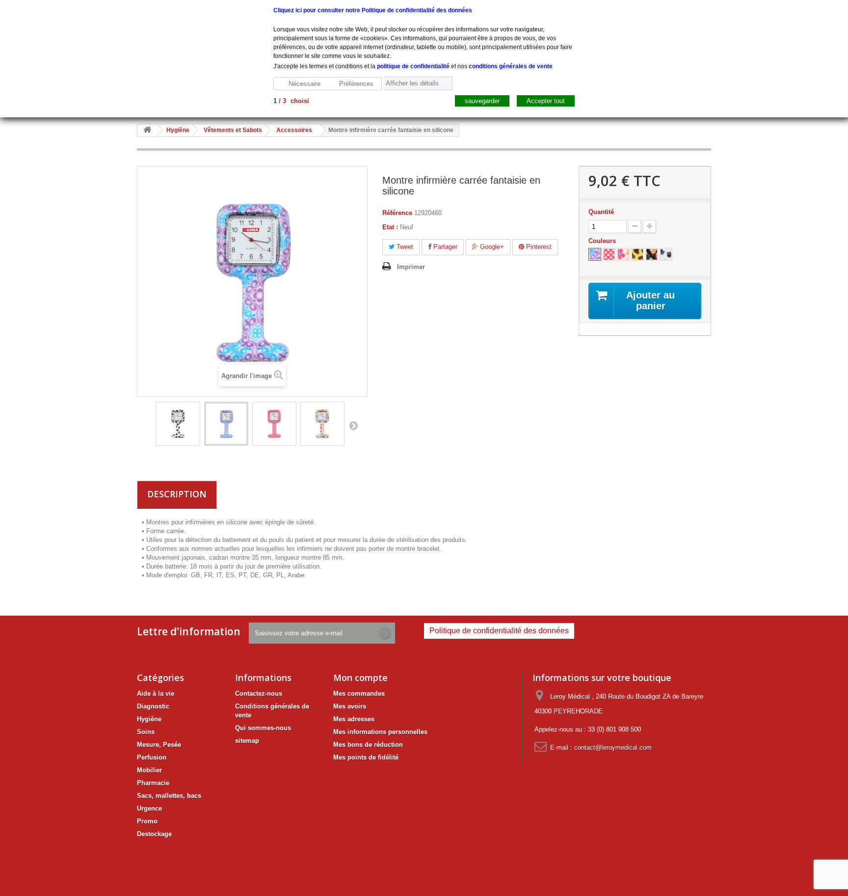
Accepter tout (546, 101)
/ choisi (291, 101)
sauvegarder (482, 101)
